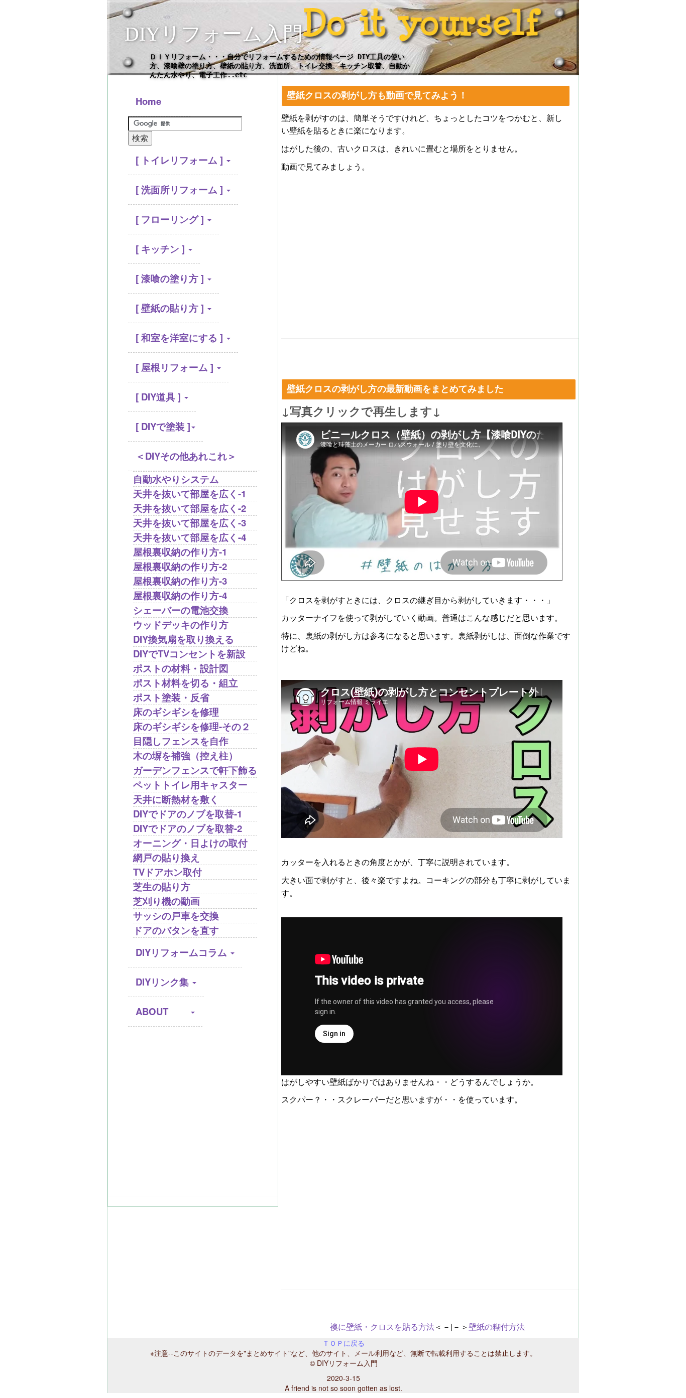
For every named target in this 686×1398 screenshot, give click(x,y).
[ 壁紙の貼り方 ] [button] (171, 308)
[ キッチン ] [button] (161, 248)
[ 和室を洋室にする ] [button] (180, 337)
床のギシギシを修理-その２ (192, 726)
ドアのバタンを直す (176, 930)
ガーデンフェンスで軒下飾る (195, 770)
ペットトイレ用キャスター (190, 784)
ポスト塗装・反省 (171, 697)
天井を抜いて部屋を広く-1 (189, 493)
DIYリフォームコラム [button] (183, 952)
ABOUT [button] (163, 1011)
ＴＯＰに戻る (343, 1343)
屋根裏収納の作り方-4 (180, 595)
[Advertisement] (193, 1115)
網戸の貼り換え (166, 857)
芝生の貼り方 (161, 886)
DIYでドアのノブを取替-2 (187, 828)
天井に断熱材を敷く (176, 799)
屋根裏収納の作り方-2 (180, 566)
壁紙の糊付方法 (497, 1326)
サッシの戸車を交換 (176, 915)
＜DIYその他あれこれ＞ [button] (186, 456)
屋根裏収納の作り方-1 (180, 551)
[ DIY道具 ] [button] (159, 396)
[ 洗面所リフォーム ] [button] (180, 189)
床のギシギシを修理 (176, 712)
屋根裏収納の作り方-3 (180, 581)
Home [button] (159, 101)
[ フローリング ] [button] (171, 219)
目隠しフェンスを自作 (180, 741)
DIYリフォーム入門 (214, 34)
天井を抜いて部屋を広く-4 (189, 537)
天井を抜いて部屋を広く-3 (189, 522)
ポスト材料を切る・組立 (185, 682)
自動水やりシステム (176, 479)
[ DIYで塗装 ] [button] (163, 426)
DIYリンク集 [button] (163, 982)
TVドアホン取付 (167, 872)
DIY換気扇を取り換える (183, 639)
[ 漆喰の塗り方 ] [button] (171, 278)
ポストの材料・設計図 (180, 668)
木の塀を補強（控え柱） (185, 755)
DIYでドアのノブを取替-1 (187, 813)
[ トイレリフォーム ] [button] (180, 160)
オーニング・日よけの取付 (190, 843)
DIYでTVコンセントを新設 (189, 653)
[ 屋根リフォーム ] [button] (176, 367)
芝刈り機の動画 (166, 901)
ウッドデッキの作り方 (180, 624)
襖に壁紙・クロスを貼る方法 (382, 1326)
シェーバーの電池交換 (180, 610)
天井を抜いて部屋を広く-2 (189, 508)
